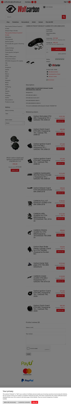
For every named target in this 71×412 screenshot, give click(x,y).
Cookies (5, 398)
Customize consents (24, 402)
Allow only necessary (10, 402)
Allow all (35, 402)
